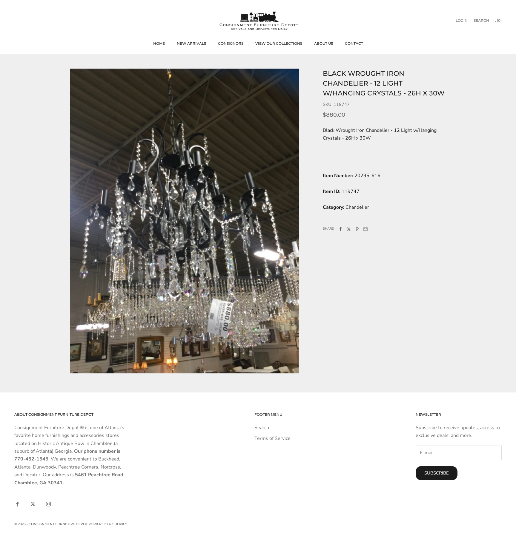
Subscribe (436, 473)
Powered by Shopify (107, 524)
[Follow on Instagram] (48, 504)
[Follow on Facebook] (17, 504)
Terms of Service (272, 438)
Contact (354, 43)
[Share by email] (365, 229)
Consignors (230, 43)
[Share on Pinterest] (357, 229)
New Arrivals (191, 43)
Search (261, 427)
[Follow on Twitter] (33, 504)
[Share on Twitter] (348, 229)
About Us (323, 43)
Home (159, 43)
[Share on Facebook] (340, 229)
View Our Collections (278, 43)
